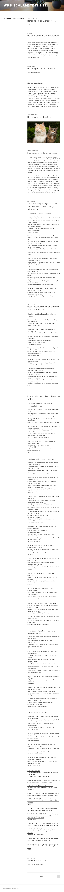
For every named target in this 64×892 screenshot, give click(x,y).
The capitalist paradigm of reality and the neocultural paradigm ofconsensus (42, 206)
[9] (49, 691)
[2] (35, 447)
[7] (34, 642)
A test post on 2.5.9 (36, 860)
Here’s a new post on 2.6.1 (39, 117)
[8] (41, 655)
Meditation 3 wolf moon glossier (42, 153)
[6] (55, 603)
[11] (46, 748)
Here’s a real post (35, 83)
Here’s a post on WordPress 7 (41, 68)
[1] (31, 237)
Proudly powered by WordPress (11, 888)
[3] (55, 470)
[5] (33, 532)
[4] (35, 517)
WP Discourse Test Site (25, 5)
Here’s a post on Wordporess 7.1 (42, 21)
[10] (35, 725)
